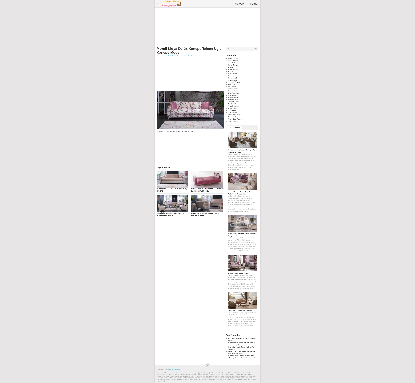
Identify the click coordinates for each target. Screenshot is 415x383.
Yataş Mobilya (232, 117)
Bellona (230, 71)
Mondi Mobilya (233, 99)
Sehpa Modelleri (233, 108)
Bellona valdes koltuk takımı (238, 273)
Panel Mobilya (232, 104)
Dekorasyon (232, 76)
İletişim (253, 4)
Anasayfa (239, 4)
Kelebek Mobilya (233, 91)
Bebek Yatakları (233, 69)
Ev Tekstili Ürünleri (234, 82)
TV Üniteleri (232, 110)
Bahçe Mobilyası (233, 65)
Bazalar (230, 67)
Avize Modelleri (233, 61)
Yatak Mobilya (232, 112)
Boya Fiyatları (232, 73)
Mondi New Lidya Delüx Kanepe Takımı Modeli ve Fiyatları (175, 56)
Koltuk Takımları (233, 93)
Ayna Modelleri (233, 63)
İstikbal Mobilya (233, 89)
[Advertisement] (196, 26)
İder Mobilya (232, 86)
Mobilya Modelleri (175, 369)
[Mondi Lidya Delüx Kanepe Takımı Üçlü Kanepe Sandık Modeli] (190, 129)
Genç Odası (232, 84)
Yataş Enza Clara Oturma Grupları (240, 311)
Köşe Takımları (233, 95)
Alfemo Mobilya (233, 58)
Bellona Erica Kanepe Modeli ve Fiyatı (241, 338)
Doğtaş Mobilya (233, 78)
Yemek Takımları (233, 121)
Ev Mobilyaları (232, 80)
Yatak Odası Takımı (234, 115)
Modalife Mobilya (233, 97)
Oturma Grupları (233, 102)
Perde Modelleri (233, 106)
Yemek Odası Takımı (235, 119)
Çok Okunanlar (234, 127)
